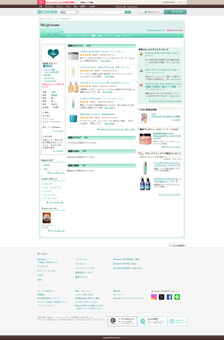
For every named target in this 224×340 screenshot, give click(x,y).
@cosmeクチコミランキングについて (128, 298)
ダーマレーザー (51, 198)
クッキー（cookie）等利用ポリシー (52, 302)
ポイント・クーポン (47, 271)
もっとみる (58, 131)
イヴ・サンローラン (53, 187)
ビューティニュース (84, 268)
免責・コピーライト (83, 291)
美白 (46, 169)
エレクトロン (50, 195)
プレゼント (80, 263)
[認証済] (48, 66)
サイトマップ (118, 295)
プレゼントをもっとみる (169, 194)
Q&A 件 (47, 75)
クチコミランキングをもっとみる (166, 101)
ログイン (181, 2)
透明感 (47, 165)
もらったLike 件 (52, 72)
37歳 (53, 92)
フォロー (109, 35)
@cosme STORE (125, 263)
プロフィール (72, 35)
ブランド (59, 6)
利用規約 (41, 295)
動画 (93, 35)
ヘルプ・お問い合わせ (84, 295)
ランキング (49, 6)
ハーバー (48, 191)
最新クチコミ (81, 277)
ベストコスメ (132, 6)
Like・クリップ (122, 35)
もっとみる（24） (57, 202)
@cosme (48, 260)
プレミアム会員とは (45, 291)
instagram (153, 297)
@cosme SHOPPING (127, 259)
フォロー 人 (49, 78)
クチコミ (85, 35)
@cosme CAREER (128, 268)
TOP (40, 6)
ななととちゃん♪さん (47, 226)
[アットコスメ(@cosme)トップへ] (47, 13)
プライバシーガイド (45, 306)
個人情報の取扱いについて (48, 298)
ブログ (68, 6)
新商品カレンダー (83, 272)
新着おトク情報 (87, 2)
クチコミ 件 (49, 70)
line (177, 297)
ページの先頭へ (178, 245)
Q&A (75, 6)
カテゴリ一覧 (121, 6)
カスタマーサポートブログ (86, 302)
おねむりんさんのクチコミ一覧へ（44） (118, 129)
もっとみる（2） (57, 172)
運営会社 (117, 291)
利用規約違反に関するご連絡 (87, 298)
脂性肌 (54, 95)
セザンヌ (48, 184)
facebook (169, 297)
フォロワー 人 (50, 81)
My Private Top (175, 30)
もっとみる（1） (58, 230)
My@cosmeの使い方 (155, 30)
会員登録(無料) (169, 2)
